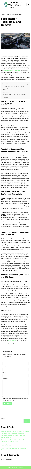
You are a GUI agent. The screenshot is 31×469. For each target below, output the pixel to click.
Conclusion (5, 97)
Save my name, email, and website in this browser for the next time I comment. (15, 399)
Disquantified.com (12, 340)
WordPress (20, 467)
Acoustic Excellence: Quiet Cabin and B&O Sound (14, 95)
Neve (9, 467)
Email (4, 366)
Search (2, 418)
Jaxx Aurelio (5, 28)
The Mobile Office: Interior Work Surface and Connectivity (13, 92)
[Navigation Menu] (28, 4)
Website (4, 372)
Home (2, 14)
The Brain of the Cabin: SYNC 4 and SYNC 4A (13, 86)
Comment (5, 378)
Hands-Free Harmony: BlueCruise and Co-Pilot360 (14, 94)
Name (4, 361)
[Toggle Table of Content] (26, 84)
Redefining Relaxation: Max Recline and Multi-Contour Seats (15, 88)
